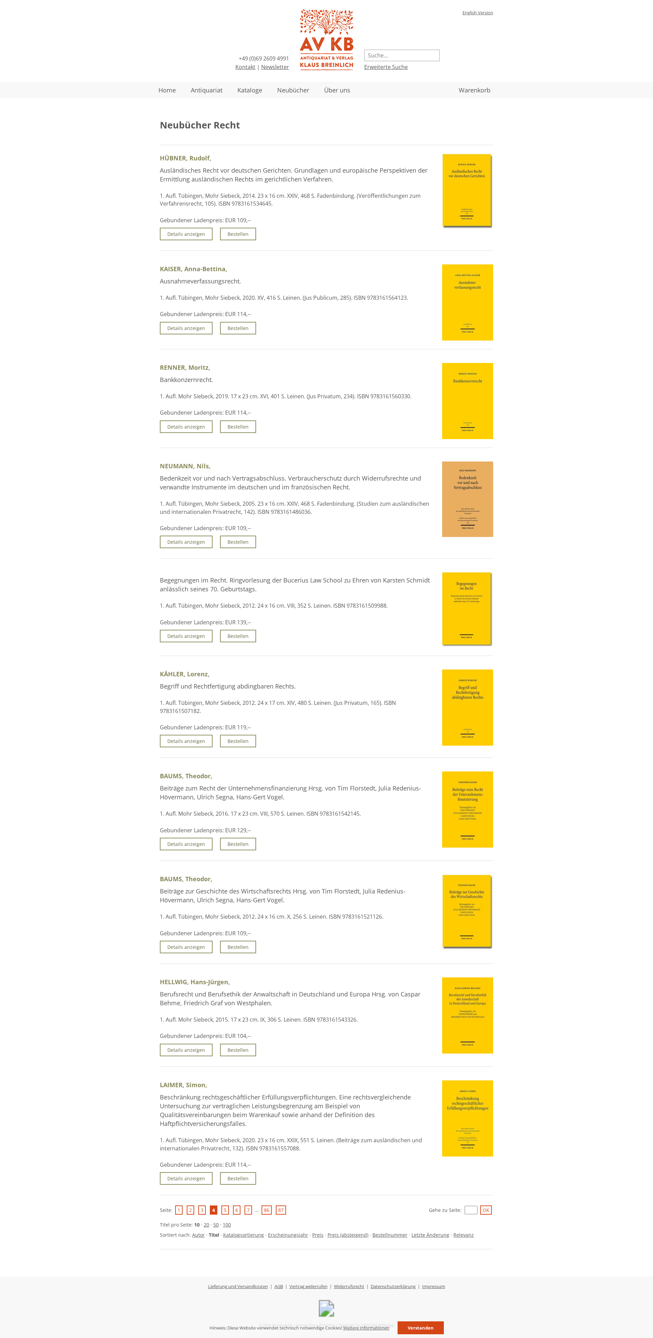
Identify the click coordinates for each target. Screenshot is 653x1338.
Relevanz (463, 1235)
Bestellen (238, 234)
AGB (278, 1286)
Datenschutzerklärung (393, 1286)
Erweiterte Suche (386, 67)
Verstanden (421, 1328)
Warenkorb (474, 90)
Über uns (337, 90)
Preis (317, 1235)
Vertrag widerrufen (308, 1286)
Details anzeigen (186, 234)
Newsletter (275, 67)
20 (206, 1224)
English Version (478, 13)
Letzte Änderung (430, 1235)
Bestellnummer (389, 1235)
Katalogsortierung (243, 1235)
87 (281, 1210)
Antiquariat (206, 90)
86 (266, 1210)
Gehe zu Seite (444, 1210)
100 (227, 1224)
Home (167, 90)
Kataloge (249, 90)
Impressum (433, 1286)
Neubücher (293, 90)
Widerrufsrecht (349, 1286)
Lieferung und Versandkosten (238, 1286)
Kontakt (245, 67)
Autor (198, 1235)
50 (216, 1224)
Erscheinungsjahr (288, 1235)
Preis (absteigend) (348, 1235)
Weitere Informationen (366, 1328)
